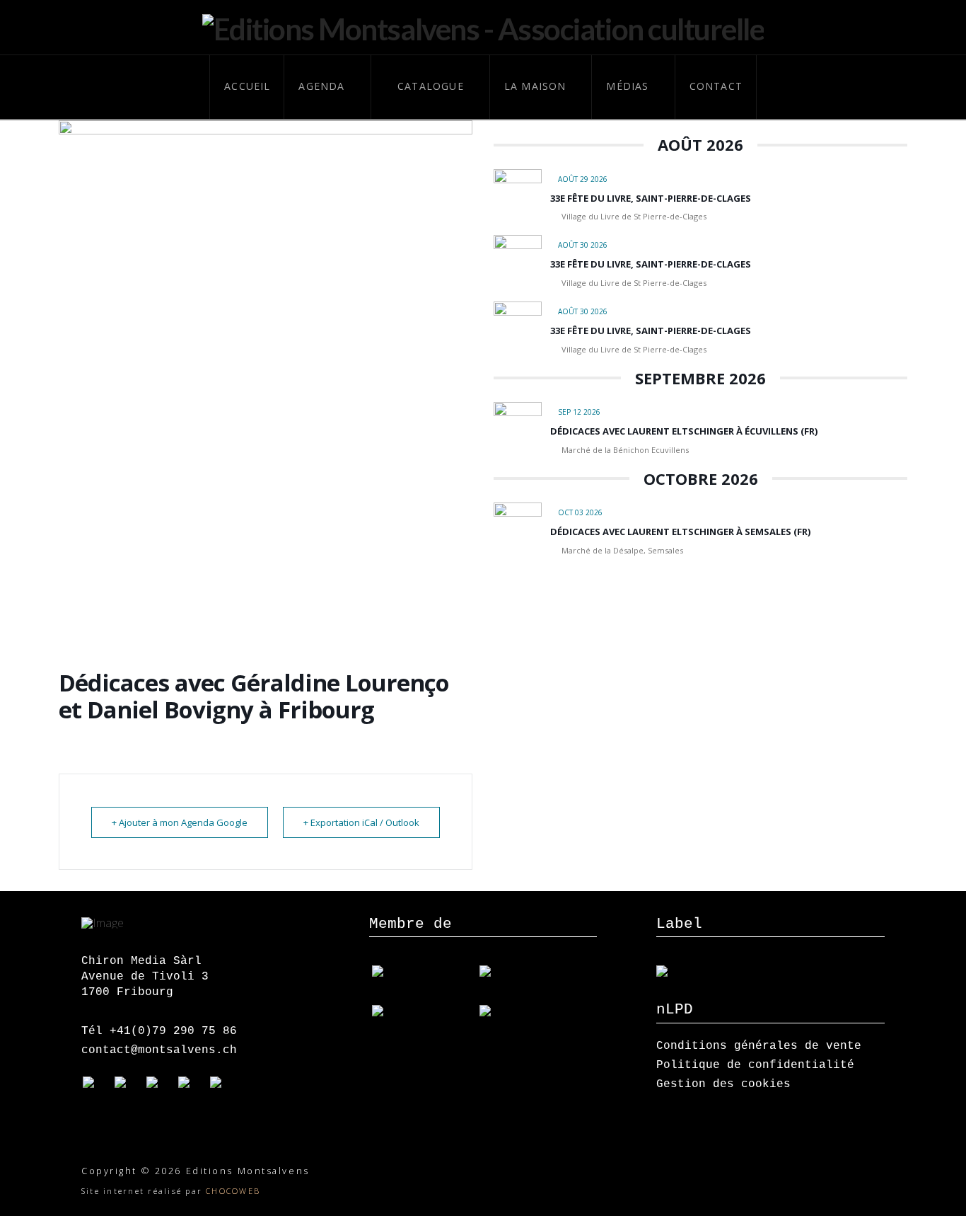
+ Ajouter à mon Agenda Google (180, 822)
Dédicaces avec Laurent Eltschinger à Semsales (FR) (680, 531)
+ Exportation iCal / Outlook (361, 822)
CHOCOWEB (233, 1190)
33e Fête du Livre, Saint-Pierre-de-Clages (650, 198)
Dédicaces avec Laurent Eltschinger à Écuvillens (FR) (683, 431)
